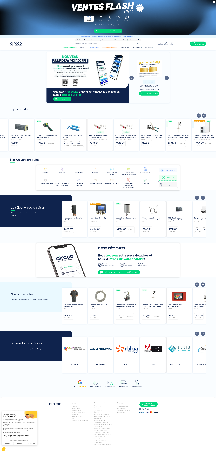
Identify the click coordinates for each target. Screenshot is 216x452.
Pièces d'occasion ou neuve (102, 444)
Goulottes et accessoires (102, 428)
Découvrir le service (61, 99)
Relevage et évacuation (101, 422)
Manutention (98, 410)
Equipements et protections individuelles (103, 417)
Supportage (98, 406)
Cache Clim (97, 438)
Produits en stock (99, 403)
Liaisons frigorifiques (100, 430)
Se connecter (76, 408)
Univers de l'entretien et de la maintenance (103, 425)
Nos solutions (121, 412)
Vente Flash (110, 47)
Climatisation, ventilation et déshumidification (103, 435)
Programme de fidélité (78, 412)
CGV (73, 418)
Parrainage (75, 414)
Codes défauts (124, 47)
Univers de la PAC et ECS (101, 432)
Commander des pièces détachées (122, 272)
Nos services (136, 47)
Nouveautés (98, 442)
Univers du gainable (100, 420)
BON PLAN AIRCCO (100, 440)
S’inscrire (74, 406)
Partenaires (148, 47)
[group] (149, 78)
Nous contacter (76, 410)
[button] (131, 78)
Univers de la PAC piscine (101, 414)
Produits (82, 47)
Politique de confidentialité (80, 420)
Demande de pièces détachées (150, 404)
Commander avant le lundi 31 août (107, 31)
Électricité (97, 412)
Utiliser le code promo (148, 93)
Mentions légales (77, 416)
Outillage (97, 408)
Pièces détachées (70, 47)
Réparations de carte (123, 410)
